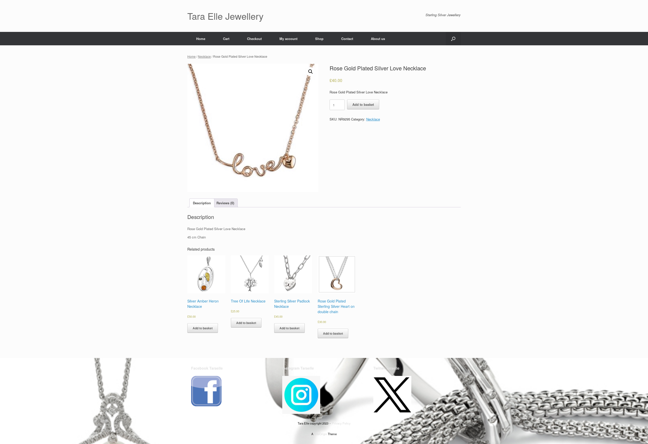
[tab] (201, 202)
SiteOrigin (320, 434)
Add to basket (363, 104)
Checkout (254, 38)
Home (200, 38)
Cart (226, 38)
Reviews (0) (225, 202)
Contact (347, 38)
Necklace (204, 56)
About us (378, 38)
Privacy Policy (341, 423)
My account (288, 38)
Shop (319, 38)
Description (202, 202)
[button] (453, 38)
